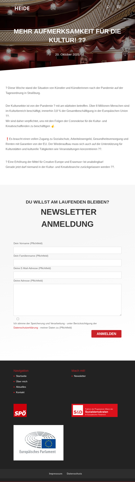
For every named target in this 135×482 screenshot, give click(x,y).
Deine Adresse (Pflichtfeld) (28, 280)
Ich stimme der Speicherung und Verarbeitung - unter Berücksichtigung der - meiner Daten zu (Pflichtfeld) (55, 325)
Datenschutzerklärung (26, 327)
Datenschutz (74, 473)
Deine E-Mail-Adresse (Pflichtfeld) (32, 268)
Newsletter (80, 376)
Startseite (21, 376)
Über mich (21, 381)
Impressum (55, 473)
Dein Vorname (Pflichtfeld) (28, 243)
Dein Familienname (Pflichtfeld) (31, 255)
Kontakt (20, 392)
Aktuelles (21, 386)
